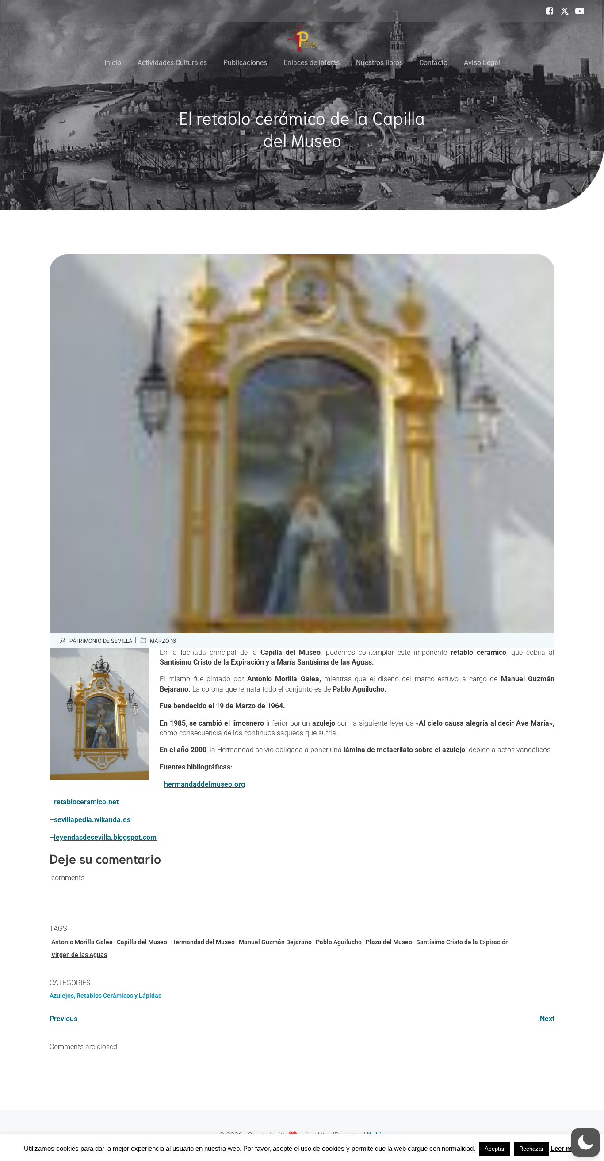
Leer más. (565, 1148)
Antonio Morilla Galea (82, 942)
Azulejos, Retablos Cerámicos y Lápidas (105, 995)
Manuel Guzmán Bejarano (275, 942)
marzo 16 (163, 640)
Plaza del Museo (389, 942)
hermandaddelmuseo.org (204, 784)
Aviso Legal (482, 62)
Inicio (112, 62)
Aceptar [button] (495, 1149)
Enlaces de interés (311, 62)
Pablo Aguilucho (339, 942)
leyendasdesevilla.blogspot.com (105, 837)
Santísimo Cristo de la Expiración (462, 942)
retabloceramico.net (86, 802)
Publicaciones (245, 62)
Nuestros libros (379, 62)
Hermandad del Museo (203, 942)
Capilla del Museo (142, 942)
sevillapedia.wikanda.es (92, 819)
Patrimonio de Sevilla (101, 640)
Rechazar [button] (531, 1149)
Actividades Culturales (172, 62)
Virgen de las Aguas (79, 954)
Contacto (433, 62)
